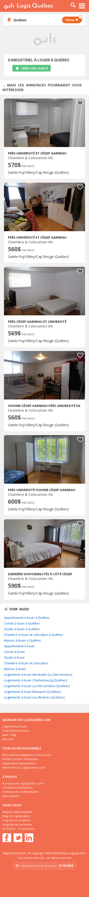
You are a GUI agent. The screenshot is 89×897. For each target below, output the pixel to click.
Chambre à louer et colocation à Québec (33, 634)
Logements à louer (14, 726)
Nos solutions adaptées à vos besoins (26, 755)
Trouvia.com (26, 828)
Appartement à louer (19, 646)
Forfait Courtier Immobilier (20, 759)
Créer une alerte (34, 68)
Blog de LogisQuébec (16, 816)
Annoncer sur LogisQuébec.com (23, 767)
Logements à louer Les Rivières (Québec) (34, 697)
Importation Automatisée (19, 763)
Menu (82, 6)
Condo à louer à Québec (22, 623)
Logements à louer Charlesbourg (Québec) (35, 680)
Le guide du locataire (16, 820)
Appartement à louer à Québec (27, 617)
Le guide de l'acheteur (17, 824)
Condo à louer (14, 651)
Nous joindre (11, 796)
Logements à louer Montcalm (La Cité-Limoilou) (38, 674)
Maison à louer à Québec (22, 640)
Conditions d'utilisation (17, 787)
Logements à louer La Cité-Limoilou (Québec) (37, 686)
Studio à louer (14, 657)
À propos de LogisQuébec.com (22, 783)
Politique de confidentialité (20, 792)
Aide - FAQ (9, 735)
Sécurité (8, 739)
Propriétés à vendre (15, 730)
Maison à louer (15, 669)
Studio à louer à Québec (22, 629)
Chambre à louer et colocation (26, 663)
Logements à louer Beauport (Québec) (32, 691)
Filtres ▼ (73, 19)
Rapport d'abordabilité (17, 812)
